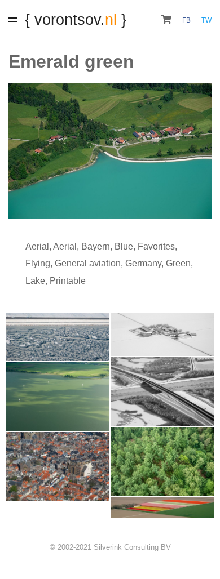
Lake (35, 281)
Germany (143, 263)
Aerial (37, 246)
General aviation (88, 263)
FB (187, 20)
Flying (37, 263)
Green (178, 263)
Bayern (95, 246)
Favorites (156, 246)
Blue (124, 246)
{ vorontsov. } (75, 19)
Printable (68, 281)
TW (206, 20)
